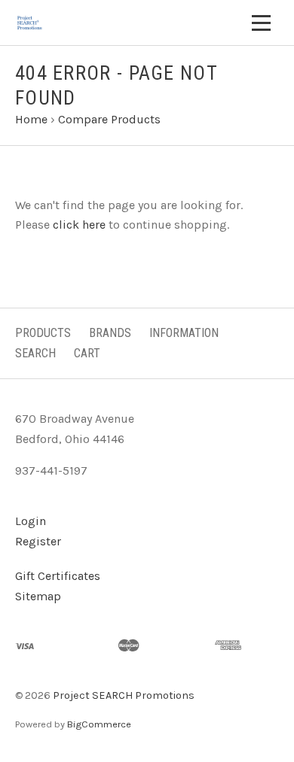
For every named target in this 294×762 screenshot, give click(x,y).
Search (35, 353)
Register (38, 541)
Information (184, 333)
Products (43, 333)
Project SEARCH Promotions (123, 695)
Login (30, 521)
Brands (110, 333)
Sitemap (38, 596)
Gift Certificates (57, 576)
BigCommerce (99, 724)
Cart (87, 353)
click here (79, 224)
